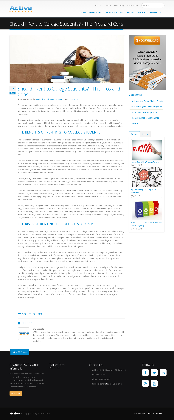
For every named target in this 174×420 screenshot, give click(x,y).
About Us (142, 12)
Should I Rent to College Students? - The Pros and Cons (69, 91)
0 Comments (72, 99)
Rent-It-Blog (119, 5)
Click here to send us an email (110, 384)
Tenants (98, 5)
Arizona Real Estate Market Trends (147, 101)
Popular (134, 134)
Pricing (130, 12)
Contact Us (155, 12)
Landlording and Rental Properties (49, 99)
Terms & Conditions (155, 413)
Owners (108, 5)
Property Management (90, 12)
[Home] (21, 8)
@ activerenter (54, 368)
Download (15, 393)
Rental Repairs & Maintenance (145, 118)
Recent (145, 134)
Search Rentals (115, 12)
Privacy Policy (139, 413)
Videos (135, 123)
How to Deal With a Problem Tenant (145, 162)
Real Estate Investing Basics (144, 112)
